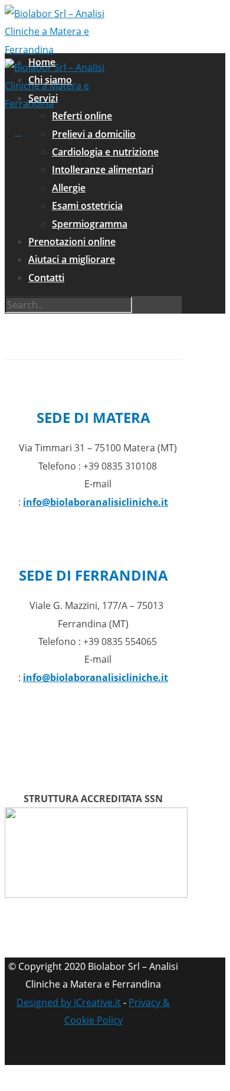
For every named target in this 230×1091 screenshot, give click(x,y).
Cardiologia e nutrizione (105, 151)
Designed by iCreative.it (69, 1002)
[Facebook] (105, 1050)
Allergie (69, 187)
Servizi (43, 98)
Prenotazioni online (72, 241)
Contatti (46, 277)
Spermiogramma (89, 223)
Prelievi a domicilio (94, 134)
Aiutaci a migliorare (71, 259)
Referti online (82, 115)
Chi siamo (50, 79)
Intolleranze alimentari (102, 169)
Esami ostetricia (87, 205)
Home (41, 62)
